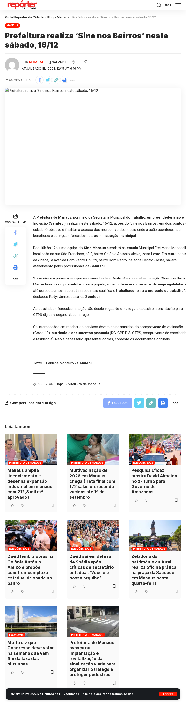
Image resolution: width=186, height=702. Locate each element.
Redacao (36, 62)
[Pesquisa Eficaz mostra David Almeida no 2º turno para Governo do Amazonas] (155, 449)
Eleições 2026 (143, 462)
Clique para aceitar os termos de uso (105, 694)
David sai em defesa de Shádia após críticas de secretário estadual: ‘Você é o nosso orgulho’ (92, 567)
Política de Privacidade (60, 694)
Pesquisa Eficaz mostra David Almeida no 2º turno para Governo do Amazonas (154, 481)
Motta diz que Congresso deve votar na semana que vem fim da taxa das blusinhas (31, 653)
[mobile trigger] (177, 5)
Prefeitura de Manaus (83, 384)
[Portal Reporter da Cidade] (22, 5)
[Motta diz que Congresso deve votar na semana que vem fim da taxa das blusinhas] (31, 621)
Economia (16, 634)
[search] (158, 5)
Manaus (12, 25)
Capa (59, 384)
